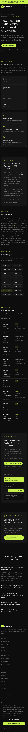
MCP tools (3, 650)
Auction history (5, 641)
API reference (4, 661)
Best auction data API (6, 692)
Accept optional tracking (14, 723)
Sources (3, 684)
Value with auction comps (7, 695)
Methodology (4, 678)
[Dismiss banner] (26, 2)
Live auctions (4, 644)
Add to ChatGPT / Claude (12, 463)
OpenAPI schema (5, 664)
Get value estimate (8, 45)
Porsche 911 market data (7, 698)
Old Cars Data (5, 14)
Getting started (5, 658)
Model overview (21, 50)
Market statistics (5, 647)
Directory (3, 672)
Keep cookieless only (14, 719)
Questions (3, 675)
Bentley (13, 14)
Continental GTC (6, 16)
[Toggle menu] (26, 7)
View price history (7, 50)
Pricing (3, 681)
